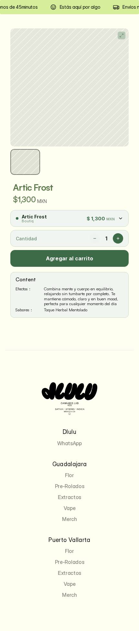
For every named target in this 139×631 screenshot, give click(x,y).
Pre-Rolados (69, 486)
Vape (70, 508)
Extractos (69, 497)
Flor (69, 475)
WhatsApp (69, 443)
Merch (69, 519)
